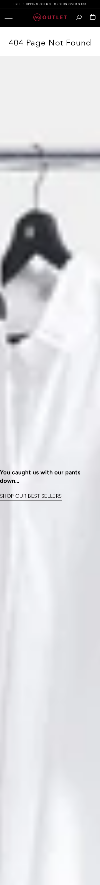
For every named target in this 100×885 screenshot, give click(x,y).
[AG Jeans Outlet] (50, 17)
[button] (9, 17)
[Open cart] (93, 17)
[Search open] (79, 17)
